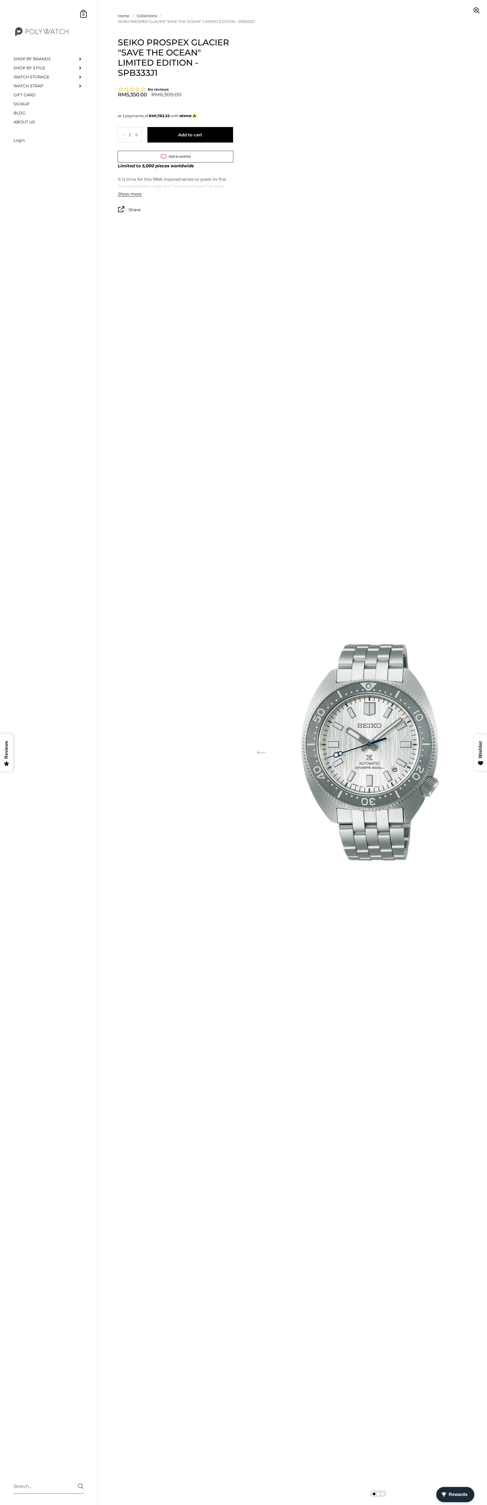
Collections (147, 16)
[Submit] (81, 1486)
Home (123, 16)
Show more (130, 194)
